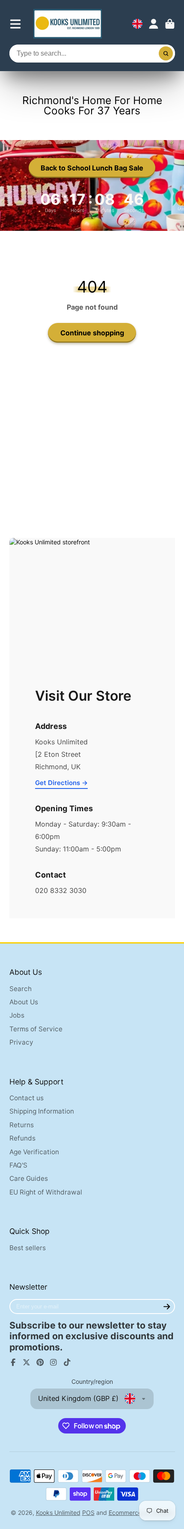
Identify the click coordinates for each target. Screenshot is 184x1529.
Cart (170, 24)
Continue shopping (92, 332)
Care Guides (28, 1178)
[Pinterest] (40, 1362)
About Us (23, 1002)
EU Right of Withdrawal (45, 1192)
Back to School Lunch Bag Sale (92, 168)
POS (88, 1512)
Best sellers (27, 1248)
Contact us (26, 1098)
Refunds (22, 1138)
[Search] (166, 53)
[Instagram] (53, 1362)
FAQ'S (18, 1165)
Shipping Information (41, 1111)
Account (153, 24)
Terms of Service (35, 1029)
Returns (21, 1125)
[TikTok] (67, 1362)
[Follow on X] (26, 1362)
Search (20, 989)
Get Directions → (61, 783)
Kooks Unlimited (58, 1512)
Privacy (21, 1042)
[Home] (67, 24)
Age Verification (34, 1152)
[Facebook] (13, 1362)
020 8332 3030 (60, 890)
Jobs (16, 1015)
